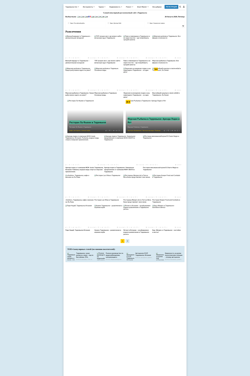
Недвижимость (114, 7)
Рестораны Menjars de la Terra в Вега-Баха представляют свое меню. (137, 201)
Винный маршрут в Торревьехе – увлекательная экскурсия (77, 62)
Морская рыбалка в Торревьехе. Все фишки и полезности (165, 62)
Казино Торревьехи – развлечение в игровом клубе (107, 231)
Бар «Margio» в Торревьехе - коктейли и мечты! (166, 231)
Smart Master (142, 7)
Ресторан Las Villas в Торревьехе (106, 200)
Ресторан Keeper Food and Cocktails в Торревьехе (166, 201)
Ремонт (128, 7)
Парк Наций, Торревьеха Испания (77, 230)
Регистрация (171, 7)
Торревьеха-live (71, 7)
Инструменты (88, 7)
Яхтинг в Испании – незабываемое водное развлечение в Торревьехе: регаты (136, 232)
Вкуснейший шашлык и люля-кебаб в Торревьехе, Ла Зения (166, 94)
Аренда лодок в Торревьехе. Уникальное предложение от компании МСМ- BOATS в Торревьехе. (119, 169)
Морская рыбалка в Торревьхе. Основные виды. (105, 94)
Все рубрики (157, 7)
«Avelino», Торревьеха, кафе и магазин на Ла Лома (79, 201)
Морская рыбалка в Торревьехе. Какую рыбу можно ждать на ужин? (79, 94)
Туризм (101, 7)
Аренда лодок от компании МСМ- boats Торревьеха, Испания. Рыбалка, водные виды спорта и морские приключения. (84, 169)
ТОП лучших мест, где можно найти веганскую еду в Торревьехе (107, 62)
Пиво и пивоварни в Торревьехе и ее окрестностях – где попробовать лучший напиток (136, 63)
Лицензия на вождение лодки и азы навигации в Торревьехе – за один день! (136, 95)
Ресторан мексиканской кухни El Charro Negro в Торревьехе (160, 168)
